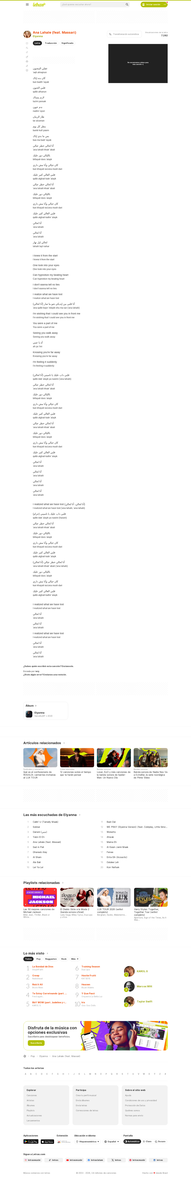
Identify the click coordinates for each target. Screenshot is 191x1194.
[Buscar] (127, 4)
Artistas (30, 1100)
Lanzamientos (33, 1120)
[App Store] (47, 1141)
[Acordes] (27, 57)
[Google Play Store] (30, 1141)
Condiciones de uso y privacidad (141, 1100)
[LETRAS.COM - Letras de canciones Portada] (39, 4)
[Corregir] (27, 66)
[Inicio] (24, 1056)
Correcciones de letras (87, 1110)
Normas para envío (134, 1115)
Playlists (31, 1110)
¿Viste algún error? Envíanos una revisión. (45, 675)
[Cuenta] (165, 4)
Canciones (32, 1095)
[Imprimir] (27, 61)
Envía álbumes (82, 1100)
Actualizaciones (34, 1115)
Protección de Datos (135, 1105)
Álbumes (31, 1105)
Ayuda (128, 1095)
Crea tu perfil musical (86, 1095)
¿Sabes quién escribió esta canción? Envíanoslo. (48, 666)
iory (37, 671)
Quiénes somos (132, 1110)
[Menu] (27, 4)
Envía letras (81, 1105)
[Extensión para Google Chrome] (64, 1141)
